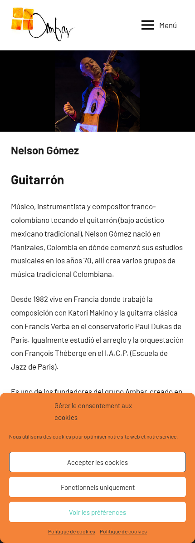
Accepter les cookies (97, 462)
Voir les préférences (97, 512)
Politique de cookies (71, 531)
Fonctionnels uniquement (98, 487)
